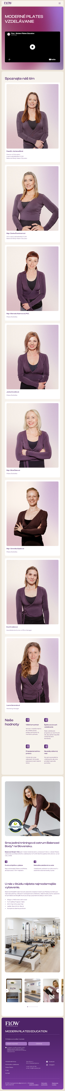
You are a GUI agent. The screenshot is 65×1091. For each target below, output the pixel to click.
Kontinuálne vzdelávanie (12, 1064)
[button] (59, 3)
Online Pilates (9, 1067)
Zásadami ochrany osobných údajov (15, 1048)
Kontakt (7, 1073)
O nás (7, 1070)
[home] (8, 3)
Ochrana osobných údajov (34, 1083)
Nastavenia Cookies (55, 1083)
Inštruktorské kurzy (10, 1061)
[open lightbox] (32, 47)
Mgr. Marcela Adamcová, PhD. (17, 313)
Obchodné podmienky (44, 1083)
